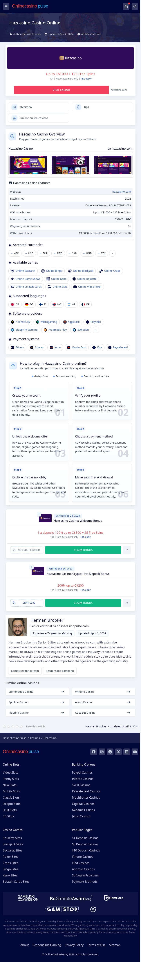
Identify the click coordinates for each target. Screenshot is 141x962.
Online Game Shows (28, 279)
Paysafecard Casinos (86, 791)
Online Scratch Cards (29, 286)
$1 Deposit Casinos (85, 838)
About (24, 945)
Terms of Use (96, 945)
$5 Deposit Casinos (85, 844)
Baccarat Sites (12, 850)
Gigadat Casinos (83, 804)
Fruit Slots (10, 810)
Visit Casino (61, 90)
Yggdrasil (74, 321)
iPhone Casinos (82, 857)
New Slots (10, 785)
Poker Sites (10, 857)
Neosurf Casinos (83, 810)
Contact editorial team (25, 670)
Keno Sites (10, 875)
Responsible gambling (60, 670)
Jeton (58, 347)
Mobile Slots (11, 791)
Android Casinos (83, 869)
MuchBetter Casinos (86, 797)
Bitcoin (20, 347)
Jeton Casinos (81, 816)
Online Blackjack (83, 270)
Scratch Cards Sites (16, 882)
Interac (39, 347)
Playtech (96, 321)
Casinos (35, 738)
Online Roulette (87, 279)
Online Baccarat (25, 270)
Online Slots (60, 286)
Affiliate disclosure (91, 34)
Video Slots (10, 773)
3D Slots (8, 816)
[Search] (135, 6)
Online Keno (58, 279)
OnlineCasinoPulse (14, 738)
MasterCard (79, 347)
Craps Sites (10, 863)
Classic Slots (11, 797)
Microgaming (49, 321)
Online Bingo (54, 270)
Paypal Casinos (82, 773)
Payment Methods (84, 882)
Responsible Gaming (46, 945)
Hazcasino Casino (20, 149)
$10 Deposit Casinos (86, 850)
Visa (99, 347)
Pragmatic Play (57, 329)
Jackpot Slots (12, 804)
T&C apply (86, 78)
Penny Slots (11, 779)
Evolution (83, 329)
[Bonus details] (127, 550)
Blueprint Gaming (27, 329)
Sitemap (115, 945)
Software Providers (85, 875)
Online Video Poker (90, 286)
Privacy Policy (74, 945)
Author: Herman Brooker (27, 34)
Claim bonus (83, 550)
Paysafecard (120, 347)
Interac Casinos (82, 779)
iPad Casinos (81, 863)
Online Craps (112, 270)
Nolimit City (23, 321)
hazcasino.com (122, 149)
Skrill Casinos (81, 785)
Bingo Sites (10, 869)
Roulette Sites (12, 838)
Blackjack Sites (13, 844)
